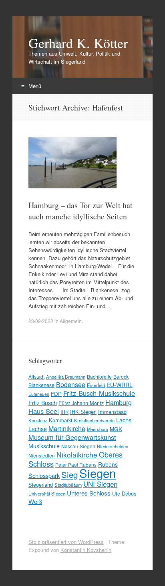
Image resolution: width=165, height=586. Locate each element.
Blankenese (41, 384)
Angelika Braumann (65, 376)
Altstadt (36, 376)
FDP (56, 393)
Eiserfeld (96, 385)
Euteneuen (38, 394)
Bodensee (70, 384)
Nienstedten (41, 455)
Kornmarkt (60, 420)
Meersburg (97, 429)
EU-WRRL (120, 385)
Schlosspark (44, 475)
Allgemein (71, 320)
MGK (116, 429)
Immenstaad (112, 411)
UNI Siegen (100, 484)
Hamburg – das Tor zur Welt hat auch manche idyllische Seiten (80, 211)
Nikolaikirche (76, 455)
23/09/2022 (40, 320)
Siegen (97, 472)
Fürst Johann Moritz (81, 403)
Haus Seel (43, 411)
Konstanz (37, 420)
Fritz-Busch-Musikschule (99, 393)
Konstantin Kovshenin (85, 550)
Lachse (37, 429)
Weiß (35, 501)
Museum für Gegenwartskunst (72, 437)
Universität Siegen (46, 493)
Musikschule (44, 446)
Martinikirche (66, 428)
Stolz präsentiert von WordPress (66, 542)
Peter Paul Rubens (76, 464)
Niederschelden (112, 446)
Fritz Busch (42, 403)
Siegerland (40, 484)
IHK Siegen (83, 411)
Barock (121, 376)
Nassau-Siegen (78, 446)
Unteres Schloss (89, 492)
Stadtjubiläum (68, 485)
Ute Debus (124, 493)
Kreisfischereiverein (94, 420)
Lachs (123, 419)
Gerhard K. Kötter (78, 43)
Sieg (69, 474)
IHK (64, 411)
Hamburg (118, 402)
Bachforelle (99, 376)
